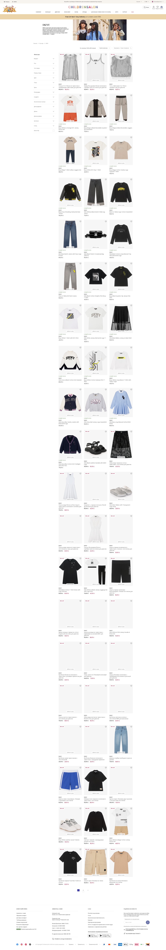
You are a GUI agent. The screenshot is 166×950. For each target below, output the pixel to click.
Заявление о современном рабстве (97, 927)
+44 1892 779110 (66, 930)
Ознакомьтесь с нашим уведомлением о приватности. (135, 926)
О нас (89, 915)
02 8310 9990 (61, 926)
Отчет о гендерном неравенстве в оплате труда (100, 924)
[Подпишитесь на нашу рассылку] (148, 922)
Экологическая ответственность (96, 918)
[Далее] (88, 890)
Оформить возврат (21, 915)
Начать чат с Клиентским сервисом (61, 914)
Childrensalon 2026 (47, 944)
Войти (15, 1)
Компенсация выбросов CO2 (26, 929)
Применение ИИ (93, 944)
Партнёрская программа (94, 922)
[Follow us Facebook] (17, 945)
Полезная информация (22, 924)
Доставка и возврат (21, 918)
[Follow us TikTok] (30, 945)
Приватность (81, 944)
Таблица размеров (21, 920)
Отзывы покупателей (21, 922)
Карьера (90, 920)
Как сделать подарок (21, 927)
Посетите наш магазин (94, 913)
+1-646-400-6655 (60, 928)
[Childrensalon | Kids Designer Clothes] (9, 9)
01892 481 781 (66, 934)
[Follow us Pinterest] (26, 945)
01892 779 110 (65, 923)
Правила (71, 944)
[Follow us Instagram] (22, 945)
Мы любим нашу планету (133, 933)
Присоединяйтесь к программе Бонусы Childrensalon (137, 929)
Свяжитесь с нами (21, 913)
